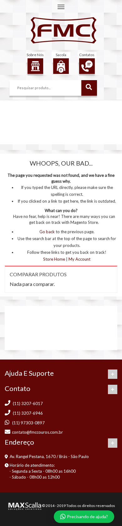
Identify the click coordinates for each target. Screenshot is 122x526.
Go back (47, 231)
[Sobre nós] (35, 66)
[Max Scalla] (24, 505)
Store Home (54, 259)
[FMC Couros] (63, 30)
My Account (79, 259)
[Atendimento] (87, 66)
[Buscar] (89, 88)
